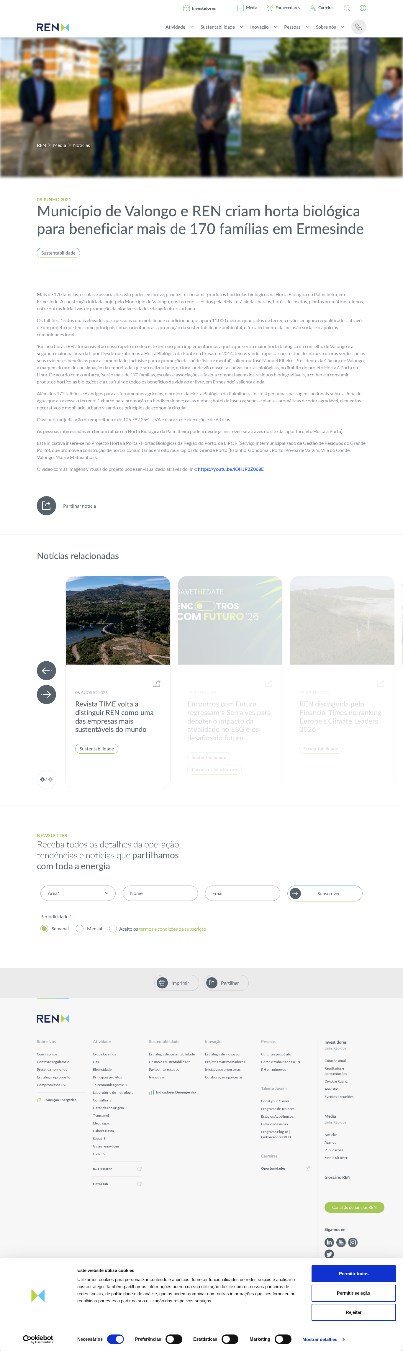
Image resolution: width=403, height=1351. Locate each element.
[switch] (174, 1339)
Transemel (101, 1115)
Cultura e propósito (276, 1054)
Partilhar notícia (79, 506)
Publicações (334, 1150)
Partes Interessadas (164, 1069)
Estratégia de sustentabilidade (172, 1054)
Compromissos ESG (52, 1085)
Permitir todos (353, 1273)
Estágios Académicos (277, 1116)
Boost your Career (275, 1101)
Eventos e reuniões (339, 1096)
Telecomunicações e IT (110, 1085)
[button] (347, 8)
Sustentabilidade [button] (218, 26)
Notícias (81, 145)
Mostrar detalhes (319, 1339)
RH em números (273, 1069)
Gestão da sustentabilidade (169, 1062)
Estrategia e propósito (54, 1077)
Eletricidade (102, 1069)
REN (41, 145)
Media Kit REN (336, 1157)
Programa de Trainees (277, 1108)
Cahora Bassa (103, 1131)
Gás (96, 1062)
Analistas (331, 1089)
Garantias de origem (108, 1108)
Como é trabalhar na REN (280, 1062)
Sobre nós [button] (326, 26)
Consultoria (102, 1100)
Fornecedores (288, 8)
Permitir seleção (353, 1293)
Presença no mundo (52, 1069)
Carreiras (326, 8)
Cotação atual (335, 1060)
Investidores (204, 8)
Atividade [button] (175, 26)
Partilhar (230, 983)
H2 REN (99, 1154)
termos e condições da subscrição (173, 929)
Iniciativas (157, 1077)
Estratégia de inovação (222, 1054)
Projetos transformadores (225, 1062)
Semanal (60, 928)
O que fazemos (104, 1054)
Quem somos (47, 1054)
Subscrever (328, 893)
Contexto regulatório (53, 1062)
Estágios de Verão (274, 1124)
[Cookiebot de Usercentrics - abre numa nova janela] (38, 1339)
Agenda (330, 1142)
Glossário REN (337, 1177)
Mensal (94, 928)
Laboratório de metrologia (113, 1092)
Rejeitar (354, 1312)
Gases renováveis (106, 1146)
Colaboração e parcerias (224, 1077)
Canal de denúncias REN (354, 1207)
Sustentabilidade (58, 252)
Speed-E (99, 1138)
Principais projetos (107, 1077)
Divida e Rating (336, 1081)
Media (251, 8)
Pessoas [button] (292, 26)
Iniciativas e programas (222, 1069)
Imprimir (180, 983)
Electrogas (101, 1123)
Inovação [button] (259, 26)
